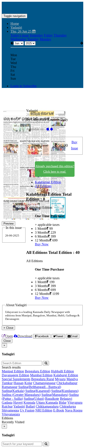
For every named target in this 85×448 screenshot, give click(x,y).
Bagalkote (52, 398)
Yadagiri (19, 406)
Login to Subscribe (23, 86)
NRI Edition (43, 410)
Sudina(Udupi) (34, 398)
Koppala (29, 402)
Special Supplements (16, 379)
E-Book (58, 410)
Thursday (60, 35)
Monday (45, 39)
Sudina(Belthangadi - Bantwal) (39, 387)
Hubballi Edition (62, 371)
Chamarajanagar (44, 383)
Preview (8, 223)
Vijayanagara (11, 414)
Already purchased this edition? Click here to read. (54, 169)
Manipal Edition (13, 371)
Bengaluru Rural (42, 379)
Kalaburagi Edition (48, 182)
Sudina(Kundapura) (64, 391)
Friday (48, 35)
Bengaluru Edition (37, 371)
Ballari (30, 406)
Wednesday (18, 39)
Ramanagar (9, 387)
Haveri (18, 402)
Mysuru (60, 379)
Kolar (28, 383)
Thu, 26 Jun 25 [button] (21, 31)
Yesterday (36, 35)
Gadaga (7, 402)
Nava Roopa (73, 410)
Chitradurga (68, 406)
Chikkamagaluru (47, 406)
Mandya (72, 379)
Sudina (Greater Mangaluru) (21, 395)
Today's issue (19, 35)
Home (14, 23)
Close (7, 340)
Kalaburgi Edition (65, 375)
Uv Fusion (27, 410)
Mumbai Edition (41, 375)
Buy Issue (74, 145)
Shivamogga (10, 410)
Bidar (62, 402)
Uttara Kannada (47, 402)
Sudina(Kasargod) (37, 391)
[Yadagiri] (42, 7)
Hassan (19, 383)
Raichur (7, 406)
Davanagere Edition (15, 375)
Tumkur (7, 383)
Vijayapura (74, 402)
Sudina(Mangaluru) (54, 395)
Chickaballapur (66, 383)
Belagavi (66, 398)
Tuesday (33, 39)
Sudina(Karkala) (13, 391)
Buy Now (42, 244)
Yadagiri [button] (16, 27)
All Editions (43, 186)
